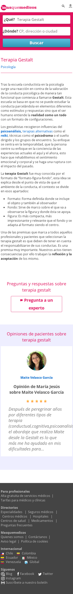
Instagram (13, 578)
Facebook (27, 574)
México (32, 557)
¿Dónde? (10, 31)
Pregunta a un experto (38, 304)
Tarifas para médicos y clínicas (23, 500)
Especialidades (11, 512)
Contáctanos (37, 537)
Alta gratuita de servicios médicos (25, 496)
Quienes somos (12, 537)
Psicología (8, 67)
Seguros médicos (40, 512)
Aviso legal (8, 541)
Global (34, 562)
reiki (4, 135)
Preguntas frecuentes (17, 525)
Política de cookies (34, 541)
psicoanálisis (11, 131)
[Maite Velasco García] (37, 361)
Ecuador (12, 557)
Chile (9, 553)
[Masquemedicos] (19, 5)
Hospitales (40, 516)
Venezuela (13, 562)
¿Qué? (9, 19)
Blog (9, 574)
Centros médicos (14, 516)
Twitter (48, 574)
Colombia (29, 553)
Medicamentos (42, 521)
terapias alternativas (38, 131)
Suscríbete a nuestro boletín (26, 582)
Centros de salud (13, 521)
